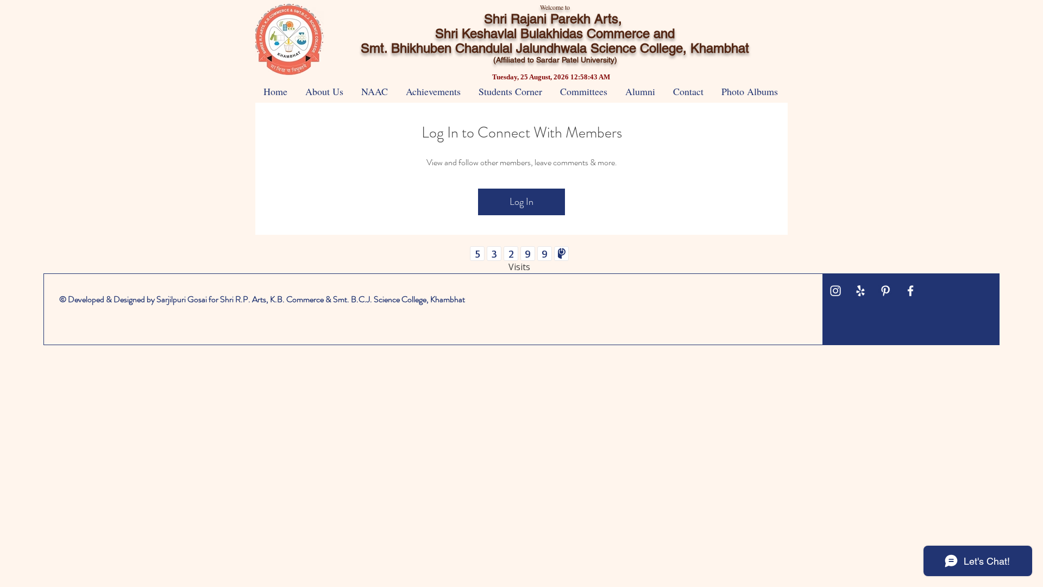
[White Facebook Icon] (910, 291)
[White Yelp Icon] (860, 291)
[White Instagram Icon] (835, 291)
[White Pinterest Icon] (885, 291)
